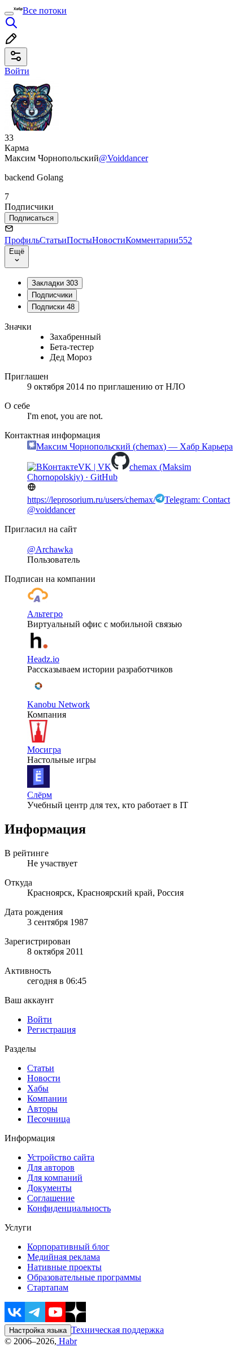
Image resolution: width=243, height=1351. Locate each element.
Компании (47, 1098)
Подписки (53, 307)
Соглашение (51, 1198)
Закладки (55, 283)
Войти (39, 1019)
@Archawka (50, 549)
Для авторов (51, 1167)
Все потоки (45, 10)
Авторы (42, 1108)
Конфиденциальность (69, 1208)
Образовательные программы (84, 1277)
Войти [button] (17, 71)
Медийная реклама (63, 1257)
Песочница (48, 1119)
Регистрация (51, 1029)
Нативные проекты (64, 1267)
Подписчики (52, 295)
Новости (108, 240)
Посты (79, 240)
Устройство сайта (60, 1157)
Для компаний (55, 1177)
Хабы (38, 1088)
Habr (67, 1341)
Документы (49, 1188)
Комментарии (158, 240)
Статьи (53, 240)
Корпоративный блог (68, 1246)
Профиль (22, 240)
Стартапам (47, 1287)
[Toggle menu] (9, 13)
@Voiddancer (123, 158)
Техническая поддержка (117, 1330)
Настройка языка (38, 1330)
